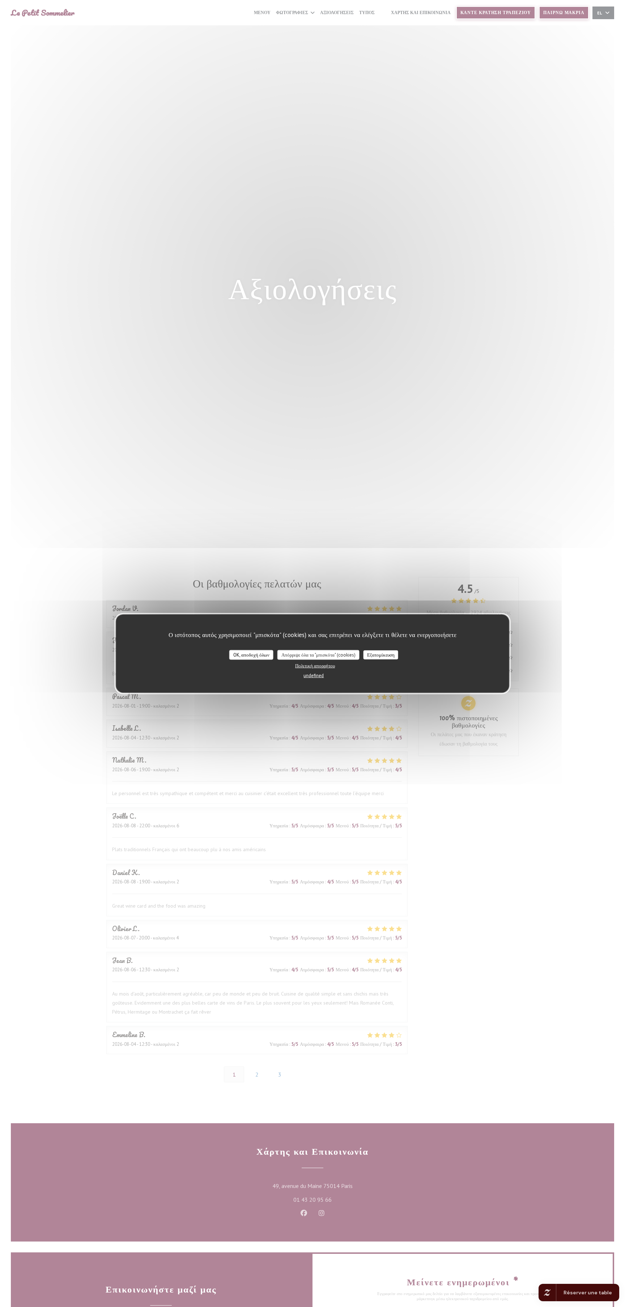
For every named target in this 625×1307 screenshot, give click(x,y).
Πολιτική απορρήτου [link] (315, 666)
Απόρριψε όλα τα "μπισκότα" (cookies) (318, 655)
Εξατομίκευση (381, 655)
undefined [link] (313, 675)
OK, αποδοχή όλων (251, 655)
